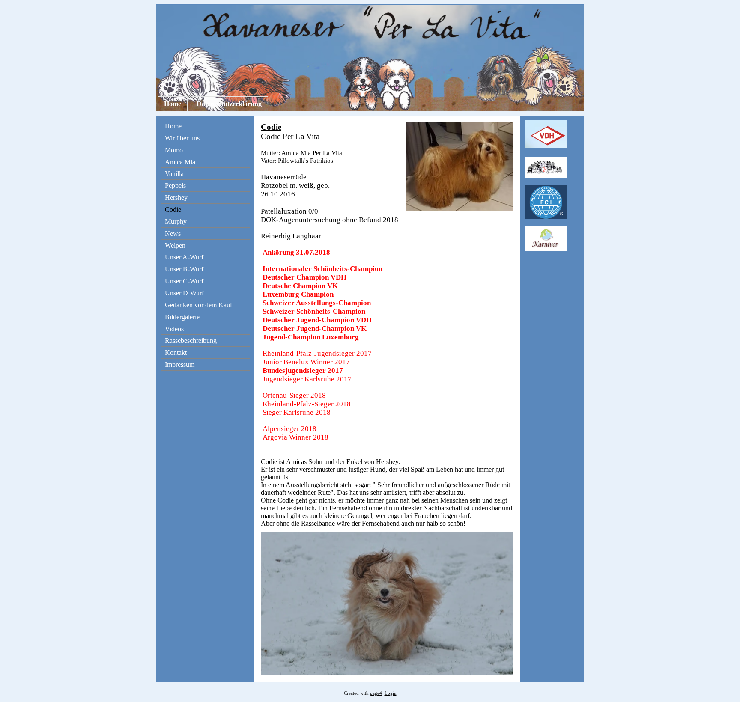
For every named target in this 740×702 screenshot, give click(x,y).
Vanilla (174, 173)
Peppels (175, 185)
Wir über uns (182, 138)
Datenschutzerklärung (229, 103)
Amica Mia (180, 162)
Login (391, 693)
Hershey (176, 197)
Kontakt (176, 352)
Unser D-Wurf (184, 293)
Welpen (175, 245)
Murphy (176, 221)
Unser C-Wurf (184, 281)
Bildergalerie (182, 317)
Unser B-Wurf (184, 269)
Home (172, 103)
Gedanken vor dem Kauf (198, 305)
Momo (174, 150)
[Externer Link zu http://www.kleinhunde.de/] (546, 176)
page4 (376, 693)
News (173, 233)
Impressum (179, 364)
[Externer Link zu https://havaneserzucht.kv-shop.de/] (546, 248)
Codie (173, 209)
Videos (174, 329)
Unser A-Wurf (184, 257)
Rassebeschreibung (191, 340)
